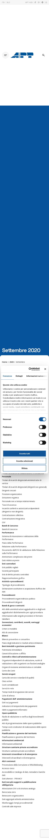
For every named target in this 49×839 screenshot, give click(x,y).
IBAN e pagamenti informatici (14, 709)
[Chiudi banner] (45, 369)
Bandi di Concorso (9, 529)
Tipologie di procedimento (13, 585)
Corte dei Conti (8, 670)
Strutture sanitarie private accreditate (18, 751)
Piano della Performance (12, 543)
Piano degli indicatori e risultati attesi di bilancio (22, 643)
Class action (7, 681)
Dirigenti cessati (9, 490)
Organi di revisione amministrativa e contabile (21, 667)
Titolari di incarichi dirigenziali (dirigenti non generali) (24, 487)
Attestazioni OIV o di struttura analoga (18, 788)
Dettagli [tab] (19, 376)
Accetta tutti (24, 454)
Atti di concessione (10, 632)
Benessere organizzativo (13, 795)
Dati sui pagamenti (10, 702)
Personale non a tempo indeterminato (18, 501)
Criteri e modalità (9, 628)
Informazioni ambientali (12, 744)
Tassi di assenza (9, 505)
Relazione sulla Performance (14, 546)
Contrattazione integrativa (13, 518)
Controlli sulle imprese (11, 806)
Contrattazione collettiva (12, 515)
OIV (3, 522)
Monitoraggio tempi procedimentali (17, 803)
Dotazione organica (10, 497)
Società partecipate (10, 571)
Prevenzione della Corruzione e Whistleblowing (22, 765)
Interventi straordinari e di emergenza (18, 757)
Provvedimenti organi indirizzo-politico (18, 598)
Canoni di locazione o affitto (14, 653)
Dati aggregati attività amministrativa (18, 799)
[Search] (43, 55)
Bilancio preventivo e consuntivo (16, 639)
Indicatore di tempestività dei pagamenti (19, 706)
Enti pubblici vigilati (10, 567)
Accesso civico (8, 768)
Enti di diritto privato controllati (15, 574)
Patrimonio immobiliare (12, 650)
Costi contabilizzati (10, 685)
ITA (3, 2)
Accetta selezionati (24, 461)
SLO (8, 2)
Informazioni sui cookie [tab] (36, 376)
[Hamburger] (5, 55)
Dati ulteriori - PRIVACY (12, 778)
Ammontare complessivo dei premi (17, 556)
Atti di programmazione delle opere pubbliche (21, 723)
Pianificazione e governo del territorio (18, 737)
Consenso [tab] (7, 376)
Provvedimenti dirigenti (12, 602)
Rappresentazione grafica (13, 578)
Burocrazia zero (9, 792)
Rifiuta (24, 468)
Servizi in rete (8, 688)
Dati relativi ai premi (10, 560)
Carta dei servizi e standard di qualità (18, 677)
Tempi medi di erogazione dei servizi (18, 692)
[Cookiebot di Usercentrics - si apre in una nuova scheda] (30, 369)
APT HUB (29, 2)
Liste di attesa (8, 695)
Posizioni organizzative (12, 494)
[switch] (42, 427)
